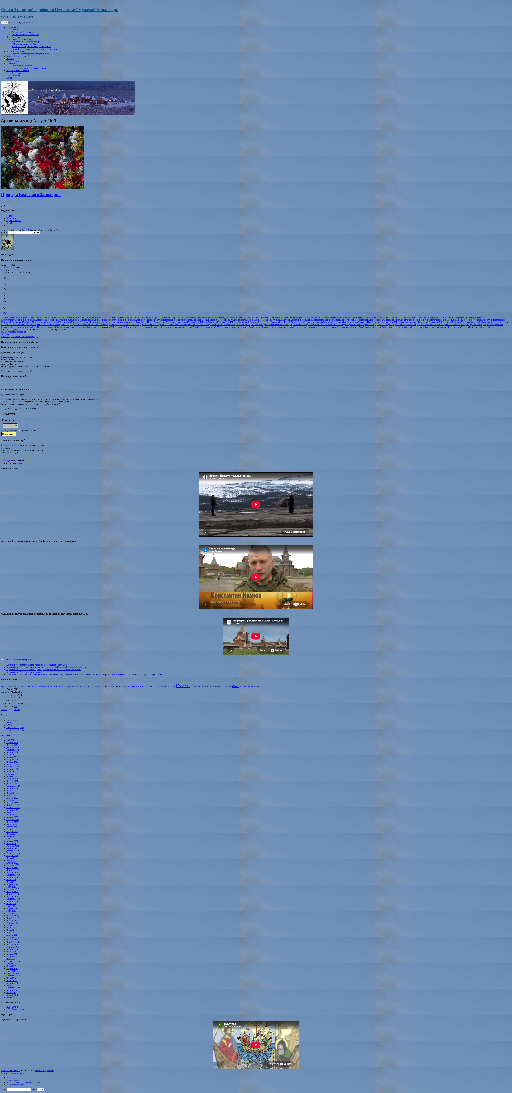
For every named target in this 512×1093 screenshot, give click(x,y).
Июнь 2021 (11, 836)
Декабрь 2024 (12, 764)
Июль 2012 (11, 985)
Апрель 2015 (12, 968)
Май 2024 (10, 774)
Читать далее (8, 201)
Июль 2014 (11, 978)
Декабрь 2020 (12, 851)
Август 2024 (12, 769)
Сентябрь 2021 (13, 829)
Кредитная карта (28, 430)
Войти (9, 723)
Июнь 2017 (11, 930)
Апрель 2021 (12, 841)
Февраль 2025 (12, 759)
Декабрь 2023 (12, 783)
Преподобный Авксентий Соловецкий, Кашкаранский (341, 317)
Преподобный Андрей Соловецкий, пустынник (100, 320)
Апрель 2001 (12, 995)
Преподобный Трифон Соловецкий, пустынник (263, 327)
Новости (10, 58)
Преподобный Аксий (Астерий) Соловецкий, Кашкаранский (438, 317)
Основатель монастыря (22, 39)
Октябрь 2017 (12, 923)
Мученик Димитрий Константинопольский (291, 320)
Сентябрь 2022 (13, 807)
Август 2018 (12, 901)
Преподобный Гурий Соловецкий (255, 320)
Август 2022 (12, 810)
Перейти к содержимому (19, 22)
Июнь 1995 (11, 997)
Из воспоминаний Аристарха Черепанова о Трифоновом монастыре (30, 686)
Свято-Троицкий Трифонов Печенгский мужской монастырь (59, 9)
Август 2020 (12, 855)
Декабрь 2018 (12, 894)
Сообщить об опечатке (13, 460)
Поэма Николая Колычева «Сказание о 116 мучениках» (37, 49)
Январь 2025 (12, 762)
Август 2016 (12, 949)
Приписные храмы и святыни (25, 34)
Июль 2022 (11, 812)
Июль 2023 (11, 791)
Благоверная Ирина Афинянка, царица (340, 322)
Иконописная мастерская (17, 70)
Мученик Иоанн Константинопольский (41, 322)
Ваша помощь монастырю (18, 56)
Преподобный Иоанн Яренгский (203, 322)
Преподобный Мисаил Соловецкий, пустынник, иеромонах (230, 324)
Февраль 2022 (12, 819)
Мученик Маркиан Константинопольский (184, 324)
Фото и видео (12, 61)
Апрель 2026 (12, 742)
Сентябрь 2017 (13, 925)
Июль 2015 (11, 966)
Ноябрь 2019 (12, 872)
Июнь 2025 (11, 754)
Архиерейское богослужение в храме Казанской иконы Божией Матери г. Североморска (46, 667)
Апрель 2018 (12, 908)
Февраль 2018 (12, 913)
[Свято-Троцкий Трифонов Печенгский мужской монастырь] (7, 249)
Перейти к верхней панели (13, 1073)
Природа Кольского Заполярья (31, 194)
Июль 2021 (11, 834)
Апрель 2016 (12, 954)
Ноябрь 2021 (12, 827)
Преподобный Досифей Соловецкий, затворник (333, 320)
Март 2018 (11, 911)
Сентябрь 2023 (13, 786)
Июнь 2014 (11, 980)
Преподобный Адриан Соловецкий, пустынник (388, 317)
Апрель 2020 (12, 863)
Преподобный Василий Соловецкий (180, 320)
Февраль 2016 (12, 956)
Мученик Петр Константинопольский (421, 324)
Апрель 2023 (12, 798)
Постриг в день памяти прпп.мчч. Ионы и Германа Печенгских (211, 686)
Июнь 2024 (11, 771)
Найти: (4, 232)
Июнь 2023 (11, 793)
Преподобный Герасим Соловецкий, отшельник (218, 320)
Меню (4, 23)
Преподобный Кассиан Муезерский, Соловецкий (417, 322)
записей (12, 725)
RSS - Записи (12, 1007)
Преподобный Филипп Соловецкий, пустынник (425, 327)
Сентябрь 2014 (13, 976)
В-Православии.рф (15, 1085)
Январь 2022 (12, 822)
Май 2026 (10, 740)
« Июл (4, 709)
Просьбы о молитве (15, 51)
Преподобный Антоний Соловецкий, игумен (142, 320)
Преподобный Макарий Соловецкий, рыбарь (50, 324)
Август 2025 (12, 752)
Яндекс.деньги (10, 430)
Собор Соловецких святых (128, 317)
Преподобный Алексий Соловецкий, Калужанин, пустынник (50, 320)
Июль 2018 (11, 903)
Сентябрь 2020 (13, 853)
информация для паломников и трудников (31, 68)
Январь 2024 (12, 781)
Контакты (10, 63)
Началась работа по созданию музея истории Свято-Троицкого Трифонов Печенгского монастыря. (130, 686)
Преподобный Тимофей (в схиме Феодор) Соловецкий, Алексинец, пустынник (148, 327)
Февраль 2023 (12, 800)
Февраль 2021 (12, 846)
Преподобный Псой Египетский (248, 317)
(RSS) (17, 1002)
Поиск (34, 1089)
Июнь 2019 (11, 882)
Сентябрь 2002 (13, 988)
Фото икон (16, 73)
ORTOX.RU (40, 1070)
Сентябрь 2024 (13, 767)
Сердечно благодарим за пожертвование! (30, 54)
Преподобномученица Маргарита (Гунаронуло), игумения (289, 317)
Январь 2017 (12, 940)
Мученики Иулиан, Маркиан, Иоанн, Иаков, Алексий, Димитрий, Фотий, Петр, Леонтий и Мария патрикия (50, 317)
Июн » (17, 709)
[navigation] (256, 1083)
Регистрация (12, 720)
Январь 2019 (12, 891)
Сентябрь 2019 (13, 875)
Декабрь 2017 (12, 918)
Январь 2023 (12, 803)
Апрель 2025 (12, 757)
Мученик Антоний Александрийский (216, 317)
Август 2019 (12, 877)
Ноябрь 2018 (12, 896)
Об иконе (16, 75)
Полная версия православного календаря (19, 336)
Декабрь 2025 (12, 747)
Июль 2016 (11, 952)
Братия (15, 30)
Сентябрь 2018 (13, 899)
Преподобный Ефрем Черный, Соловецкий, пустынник (380, 320)
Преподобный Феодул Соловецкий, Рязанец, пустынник (377, 327)
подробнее (6, 334)
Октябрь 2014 (12, 973)
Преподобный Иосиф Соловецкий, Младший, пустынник (244, 322)
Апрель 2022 (12, 817)
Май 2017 (10, 932)
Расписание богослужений (24, 32)
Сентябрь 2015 (13, 961)
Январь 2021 (12, 848)
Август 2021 (12, 831)
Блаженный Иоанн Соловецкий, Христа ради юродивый (162, 322)
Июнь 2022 (11, 815)
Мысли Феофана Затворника (14, 332)
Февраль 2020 (12, 865)
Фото (58, 230)
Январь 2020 (12, 867)
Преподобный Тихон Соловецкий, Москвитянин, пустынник (213, 327)
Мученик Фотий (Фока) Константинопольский (468, 327)
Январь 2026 (12, 745)
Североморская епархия (18, 659)
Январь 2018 (12, 916)
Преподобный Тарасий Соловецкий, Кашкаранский (88, 327)
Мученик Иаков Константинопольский (424, 320)
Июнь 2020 (11, 858)
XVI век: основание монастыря (26, 42)
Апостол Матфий (108, 317)
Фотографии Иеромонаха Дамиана (250, 686)
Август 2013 (12, 983)
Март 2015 (11, 971)
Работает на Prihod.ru (15, 730)
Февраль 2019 (12, 889)
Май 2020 (10, 860)
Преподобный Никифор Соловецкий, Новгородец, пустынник (329, 324)
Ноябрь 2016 (12, 944)
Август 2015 (12, 964)
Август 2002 (12, 990)
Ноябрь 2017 (12, 920)
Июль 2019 (11, 879)
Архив (9, 78)
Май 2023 (10, 795)
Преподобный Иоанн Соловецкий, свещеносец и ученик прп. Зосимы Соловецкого (97, 322)
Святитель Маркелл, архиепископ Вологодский (143, 324)
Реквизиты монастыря (22, 66)
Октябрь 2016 (12, 947)
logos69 (42, 230)
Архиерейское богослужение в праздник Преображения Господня (36, 665)
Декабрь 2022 (12, 805)
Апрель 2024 (12, 776)
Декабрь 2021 (12, 824)
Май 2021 (10, 839)
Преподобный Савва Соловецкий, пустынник (459, 324)
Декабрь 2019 (12, 870)
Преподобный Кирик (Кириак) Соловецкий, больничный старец (470, 322)
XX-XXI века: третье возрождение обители (31, 46)
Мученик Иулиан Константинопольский (376, 322)
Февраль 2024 (12, 779)
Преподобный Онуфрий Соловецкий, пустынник (381, 324)
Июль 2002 (11, 992)
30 (15, 706)
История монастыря (15, 37)
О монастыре (12, 27)
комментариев (15, 727)
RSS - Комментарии (15, 1009)
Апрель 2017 (12, 935)
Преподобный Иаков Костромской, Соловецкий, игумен (467, 320)
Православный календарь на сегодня (23, 1082)
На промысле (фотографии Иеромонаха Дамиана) (69, 686)
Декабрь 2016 (12, 942)
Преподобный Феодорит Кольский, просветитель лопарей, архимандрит (318, 327)
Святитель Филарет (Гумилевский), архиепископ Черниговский (169, 317)
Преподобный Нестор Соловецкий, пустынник (279, 324)
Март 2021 (11, 843)
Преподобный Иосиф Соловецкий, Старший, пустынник (297, 322)
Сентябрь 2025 (13, 750)
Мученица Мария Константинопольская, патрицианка (96, 324)
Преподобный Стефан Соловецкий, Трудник (44, 327)
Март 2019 (11, 887)
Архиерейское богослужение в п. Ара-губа (25, 672)
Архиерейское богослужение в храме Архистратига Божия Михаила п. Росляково (43, 669)
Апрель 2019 (12, 884)
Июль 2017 (11, 928)
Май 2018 (10, 906)
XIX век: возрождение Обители (26, 44)
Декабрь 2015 (12, 959)
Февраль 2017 (12, 937)
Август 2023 (12, 788)
